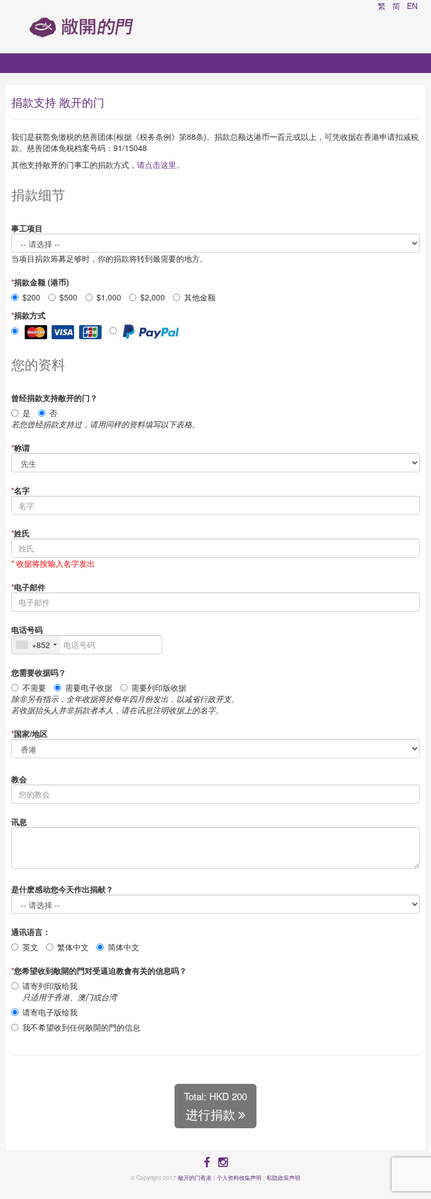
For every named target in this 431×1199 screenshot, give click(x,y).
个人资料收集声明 (239, 1178)
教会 (19, 779)
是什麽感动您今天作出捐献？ (62, 889)
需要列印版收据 (158, 687)
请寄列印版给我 (69, 991)
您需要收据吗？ (38, 672)
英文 (30, 946)
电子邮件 (28, 586)
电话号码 (27, 629)
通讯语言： (31, 931)
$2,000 (152, 297)
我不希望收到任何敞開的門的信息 (81, 1027)
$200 (31, 297)
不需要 (34, 687)
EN (412, 5)
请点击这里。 (160, 164)
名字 (20, 490)
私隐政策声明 (283, 1178)
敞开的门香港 (195, 1178)
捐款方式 (28, 315)
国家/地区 (29, 733)
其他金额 (200, 297)
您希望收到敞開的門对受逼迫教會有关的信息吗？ (99, 970)
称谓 (20, 447)
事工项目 (27, 228)
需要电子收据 (88, 687)
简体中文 (123, 946)
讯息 (19, 821)
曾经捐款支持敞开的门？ (54, 397)
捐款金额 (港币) (40, 282)
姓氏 (20, 533)
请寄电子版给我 (49, 1012)
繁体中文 (73, 946)
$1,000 (109, 297)
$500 (68, 297)
